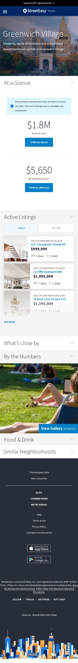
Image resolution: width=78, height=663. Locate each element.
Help (39, 514)
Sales (21, 228)
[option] (39, 248)
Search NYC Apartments (37, 3)
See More (9, 321)
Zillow (17, 599)
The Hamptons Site (39, 472)
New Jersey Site (39, 478)
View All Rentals (39, 187)
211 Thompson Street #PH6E (50, 244)
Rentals (56, 228)
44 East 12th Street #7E (49, 299)
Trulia (29, 599)
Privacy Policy (39, 526)
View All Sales (39, 142)
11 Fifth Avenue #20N (47, 272)
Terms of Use (39, 520)
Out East (60, 599)
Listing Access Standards (39, 532)
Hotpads (44, 599)
